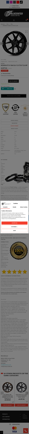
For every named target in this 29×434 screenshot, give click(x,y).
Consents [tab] (5, 207)
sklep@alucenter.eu (16, 7)
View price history (6, 73)
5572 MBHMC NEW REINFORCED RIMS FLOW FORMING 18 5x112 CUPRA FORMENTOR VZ (7, 396)
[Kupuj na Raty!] (7, 88)
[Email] (14, 2)
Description (14, 123)
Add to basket (13, 81)
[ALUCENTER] (14, 13)
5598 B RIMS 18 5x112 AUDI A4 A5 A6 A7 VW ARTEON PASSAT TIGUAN (21, 396)
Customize (14, 226)
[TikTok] (21, 2)
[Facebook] (7, 2)
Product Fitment (14, 125)
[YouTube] (17, 2)
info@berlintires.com (6, 364)
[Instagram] (11, 2)
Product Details (14, 120)
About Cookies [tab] (23, 207)
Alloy (6, 61)
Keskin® (2, 63)
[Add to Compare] (13, 402)
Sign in (14, 20)
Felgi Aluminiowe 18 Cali (12, 61)
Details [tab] (14, 207)
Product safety (14, 128)
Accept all (14, 223)
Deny (14, 230)
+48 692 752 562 (15, 5)
